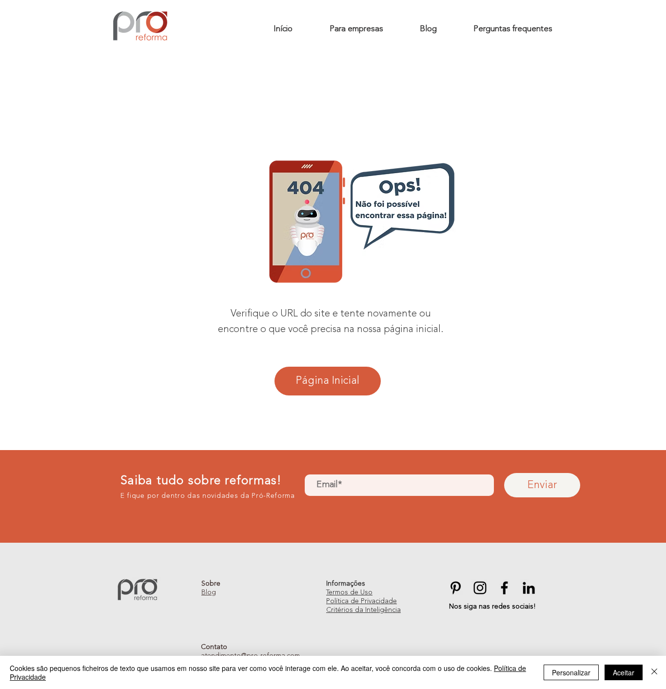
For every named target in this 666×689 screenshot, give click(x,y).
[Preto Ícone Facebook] (504, 587)
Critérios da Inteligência (363, 610)
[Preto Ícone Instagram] (480, 587)
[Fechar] (654, 672)
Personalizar (571, 672)
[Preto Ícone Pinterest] (455, 587)
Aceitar (623, 672)
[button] (356, 29)
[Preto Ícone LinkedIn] (528, 587)
